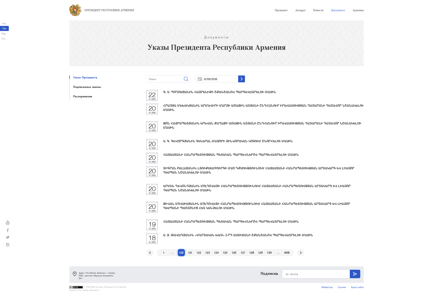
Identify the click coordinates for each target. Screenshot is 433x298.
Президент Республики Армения (109, 10)
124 (216, 252)
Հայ (4, 23)
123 (208, 252)
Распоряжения (82, 96)
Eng (4, 33)
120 (181, 252)
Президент (281, 10)
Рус (5, 28)
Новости (318, 10)
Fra (3, 38)
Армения (358, 10)
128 (251, 252)
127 (243, 252)
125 (225, 252)
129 (260, 252)
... (200, 79)
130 (269, 252)
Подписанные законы (87, 87)
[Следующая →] (300, 252)
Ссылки (342, 287)
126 (234, 252)
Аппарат (300, 10)
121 (190, 252)
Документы (338, 10)
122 (199, 252)
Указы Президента (85, 77)
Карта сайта (357, 287)
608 (287, 252)
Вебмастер (327, 287)
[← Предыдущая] (149, 252)
